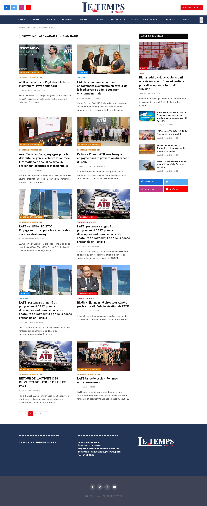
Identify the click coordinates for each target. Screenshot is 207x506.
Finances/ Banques (87, 217)
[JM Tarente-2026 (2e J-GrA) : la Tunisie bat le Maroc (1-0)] (147, 135)
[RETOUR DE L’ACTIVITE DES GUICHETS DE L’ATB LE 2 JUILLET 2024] (45, 356)
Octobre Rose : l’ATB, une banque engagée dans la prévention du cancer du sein (103, 158)
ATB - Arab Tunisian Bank (37, 28)
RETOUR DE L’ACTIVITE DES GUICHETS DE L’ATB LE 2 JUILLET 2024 (42, 382)
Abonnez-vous (191, 8)
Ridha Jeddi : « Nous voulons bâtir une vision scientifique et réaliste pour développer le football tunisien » (161, 83)
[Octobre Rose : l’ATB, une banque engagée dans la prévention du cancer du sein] (103, 132)
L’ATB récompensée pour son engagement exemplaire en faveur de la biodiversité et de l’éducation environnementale (102, 87)
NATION (22, 19)
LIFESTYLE (170, 19)
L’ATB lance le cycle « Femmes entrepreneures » (97, 380)
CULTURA (99, 19)
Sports (84, 19)
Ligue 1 (143, 68)
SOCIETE (51, 19)
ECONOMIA (67, 19)
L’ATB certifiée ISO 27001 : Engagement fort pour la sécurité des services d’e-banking (44, 230)
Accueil (22, 28)
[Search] (201, 20)
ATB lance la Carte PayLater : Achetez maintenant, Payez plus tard (45, 84)
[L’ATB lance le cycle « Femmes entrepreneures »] (103, 356)
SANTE (36, 19)
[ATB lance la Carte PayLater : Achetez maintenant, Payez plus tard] (45, 59)
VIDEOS (185, 19)
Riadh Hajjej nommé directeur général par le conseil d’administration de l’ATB (103, 304)
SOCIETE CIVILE (150, 19)
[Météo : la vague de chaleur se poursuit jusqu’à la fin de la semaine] (147, 165)
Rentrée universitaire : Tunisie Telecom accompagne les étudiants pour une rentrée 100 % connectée (172, 116)
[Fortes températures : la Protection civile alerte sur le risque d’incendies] (147, 149)
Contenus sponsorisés (31, 73)
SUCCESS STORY (119, 19)
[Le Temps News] (103, 7)
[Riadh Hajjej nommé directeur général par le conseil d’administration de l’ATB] (103, 280)
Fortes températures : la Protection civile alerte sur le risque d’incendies (171, 148)
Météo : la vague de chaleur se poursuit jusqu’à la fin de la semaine (171, 164)
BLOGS (135, 19)
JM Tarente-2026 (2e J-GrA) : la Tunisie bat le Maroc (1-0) (172, 132)
